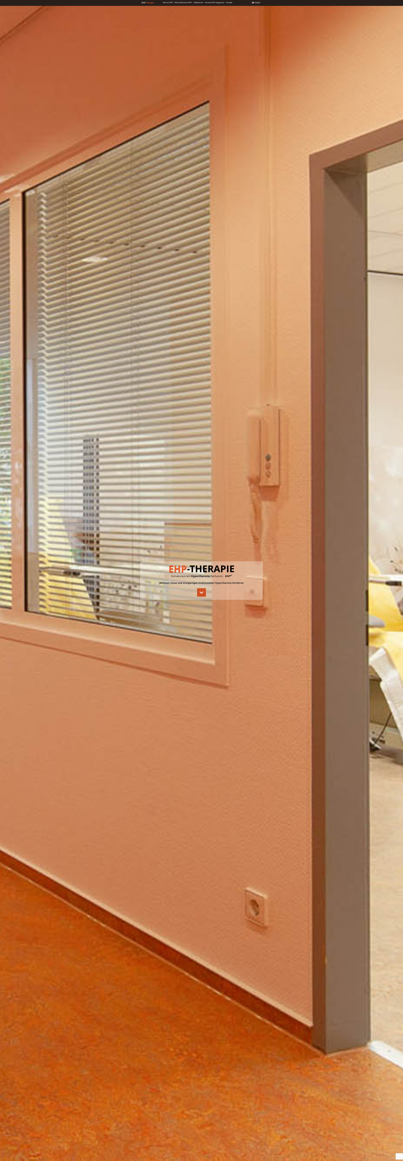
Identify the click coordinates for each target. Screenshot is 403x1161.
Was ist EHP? (168, 2)
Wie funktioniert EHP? (183, 2)
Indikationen (198, 2)
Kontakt (229, 2)
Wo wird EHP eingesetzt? (214, 2)
